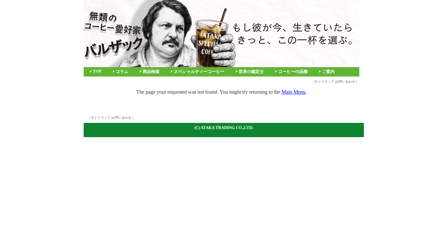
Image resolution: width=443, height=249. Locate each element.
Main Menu (293, 92)
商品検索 (151, 71)
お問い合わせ (345, 81)
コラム (122, 71)
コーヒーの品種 (293, 71)
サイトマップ (324, 81)
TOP (97, 71)
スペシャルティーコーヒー (199, 71)
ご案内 (328, 71)
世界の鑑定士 (251, 71)
